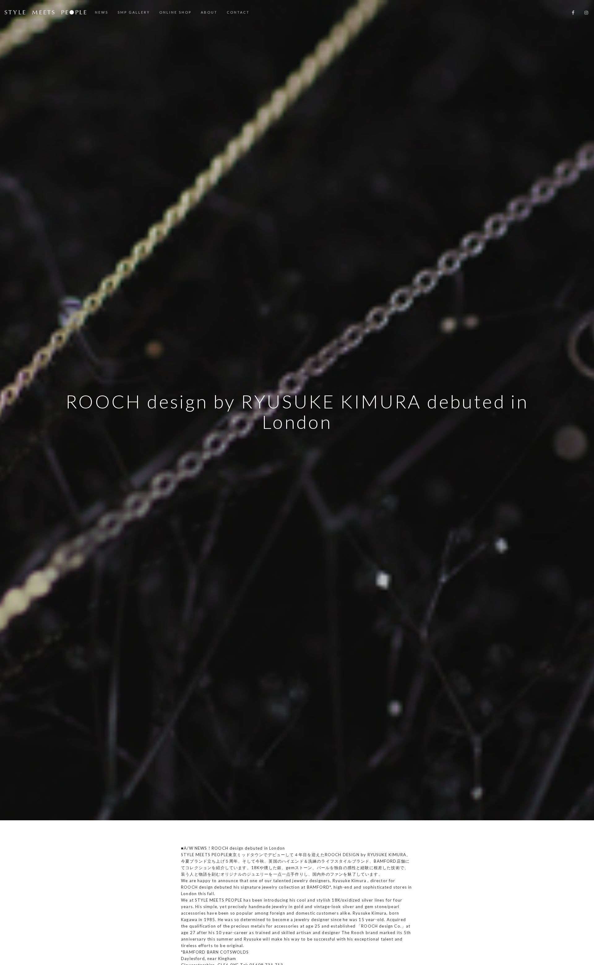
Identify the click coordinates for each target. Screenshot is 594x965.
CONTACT (238, 12)
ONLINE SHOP (175, 12)
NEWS (101, 12)
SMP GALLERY (134, 12)
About (209, 12)
